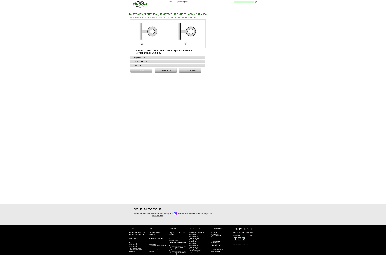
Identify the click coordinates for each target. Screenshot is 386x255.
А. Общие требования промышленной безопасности (216, 235)
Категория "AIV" (194, 240)
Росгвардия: (133, 239)
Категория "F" (193, 249)
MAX (172, 213)
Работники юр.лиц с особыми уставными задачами (135, 249)
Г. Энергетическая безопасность (217, 250)
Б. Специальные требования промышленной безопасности (216, 243)
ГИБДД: (131, 228)
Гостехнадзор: (195, 228)
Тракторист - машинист (196, 232)
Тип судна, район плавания (154, 233)
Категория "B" (193, 241)
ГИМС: (151, 228)
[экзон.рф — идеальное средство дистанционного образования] (140, 4)
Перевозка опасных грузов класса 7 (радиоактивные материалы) (177, 252)
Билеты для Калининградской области (157, 244)
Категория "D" (193, 245)
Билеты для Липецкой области (156, 250)
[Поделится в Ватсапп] (239, 238)
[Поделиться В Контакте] (235, 238)
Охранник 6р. (133, 246)
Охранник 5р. (133, 244)
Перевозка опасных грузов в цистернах (177, 243)
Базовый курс (173, 240)
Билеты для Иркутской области (156, 239)
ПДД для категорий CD (136, 234)
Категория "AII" (194, 236)
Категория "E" (193, 247)
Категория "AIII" (194, 238)
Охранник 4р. (133, 243)
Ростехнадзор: (217, 228)
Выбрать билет (190, 70)
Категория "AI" (193, 234)
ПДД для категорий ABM (137, 232)
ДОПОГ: (171, 238)
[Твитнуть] (243, 238)
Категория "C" (193, 243)
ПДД (190, 252)
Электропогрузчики (195, 250)
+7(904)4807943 (157, 216)
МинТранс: (173, 228)
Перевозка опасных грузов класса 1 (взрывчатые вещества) (177, 247)
